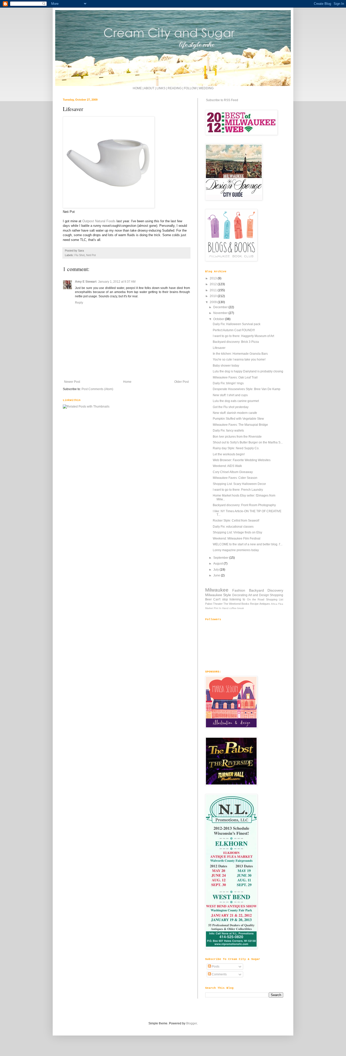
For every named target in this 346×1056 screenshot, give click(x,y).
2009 (214, 302)
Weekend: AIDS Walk (227, 466)
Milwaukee (216, 590)
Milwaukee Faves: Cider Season (235, 478)
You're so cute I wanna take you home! (239, 359)
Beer (208, 599)
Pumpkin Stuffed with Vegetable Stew (238, 418)
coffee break (236, 608)
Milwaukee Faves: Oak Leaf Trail (235, 377)
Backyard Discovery (266, 590)
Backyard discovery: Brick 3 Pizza (236, 342)
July (216, 569)
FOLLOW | (191, 88)
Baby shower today (226, 365)
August (218, 563)
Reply (79, 302)
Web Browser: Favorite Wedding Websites (242, 460)
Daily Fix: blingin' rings (228, 383)
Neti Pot (91, 255)
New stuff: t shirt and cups (230, 395)
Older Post (181, 382)
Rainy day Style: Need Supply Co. (236, 448)
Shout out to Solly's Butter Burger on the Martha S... (248, 442)
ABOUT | (150, 88)
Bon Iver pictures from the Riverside (237, 436)
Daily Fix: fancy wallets (228, 430)
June (217, 575)
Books (245, 603)
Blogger (191, 1023)
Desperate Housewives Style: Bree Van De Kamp (246, 389)
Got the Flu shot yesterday (230, 407)
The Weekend (232, 603)
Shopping (276, 595)
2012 (214, 284)
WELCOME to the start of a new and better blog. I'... (247, 544)
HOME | (138, 88)
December (220, 307)
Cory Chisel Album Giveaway (233, 472)
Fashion (238, 590)
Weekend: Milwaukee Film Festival (236, 538)
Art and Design (258, 595)
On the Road (255, 599)
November (220, 313)
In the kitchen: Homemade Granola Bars (240, 353)
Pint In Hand (221, 608)
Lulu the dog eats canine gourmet (236, 401)
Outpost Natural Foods (99, 221)
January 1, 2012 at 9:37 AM (117, 281)
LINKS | (162, 88)
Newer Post (72, 382)
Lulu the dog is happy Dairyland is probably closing (248, 371)
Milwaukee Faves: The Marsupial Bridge (240, 424)
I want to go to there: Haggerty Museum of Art (243, 336)
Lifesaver (219, 348)
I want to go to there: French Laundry (238, 489)
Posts (215, 966)
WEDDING (206, 88)
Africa (274, 603)
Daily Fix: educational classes (233, 526)
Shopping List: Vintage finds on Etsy (237, 532)
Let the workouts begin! (229, 454)
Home (127, 382)
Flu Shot (79, 255)
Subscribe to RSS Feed (221, 100)
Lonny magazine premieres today (236, 550)
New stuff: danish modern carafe (235, 413)
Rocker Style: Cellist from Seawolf (236, 520)
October (219, 319)
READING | (176, 88)
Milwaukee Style (218, 595)
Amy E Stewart (86, 281)
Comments (219, 974)
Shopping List (274, 599)
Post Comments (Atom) (97, 389)
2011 (214, 290)
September (221, 557)
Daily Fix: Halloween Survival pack (236, 324)
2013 (214, 278)
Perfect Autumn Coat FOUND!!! (234, 330)
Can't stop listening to (229, 599)
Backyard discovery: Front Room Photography (244, 505)
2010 (214, 296)
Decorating (239, 595)
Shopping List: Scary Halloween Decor (239, 484)
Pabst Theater (214, 603)
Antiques (264, 603)
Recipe (254, 603)
